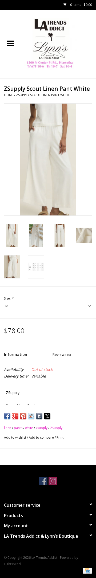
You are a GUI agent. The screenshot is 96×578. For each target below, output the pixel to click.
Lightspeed (12, 564)
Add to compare (42, 437)
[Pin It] (23, 416)
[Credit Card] (86, 570)
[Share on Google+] (15, 416)
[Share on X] (47, 416)
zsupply (41, 428)
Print (60, 437)
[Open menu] (10, 43)
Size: (8, 298)
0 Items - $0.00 (80, 4)
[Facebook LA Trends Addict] (43, 481)
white (29, 428)
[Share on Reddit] (31, 416)
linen (7, 428)
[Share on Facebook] (7, 416)
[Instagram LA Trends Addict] (53, 481)
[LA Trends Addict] (58, 43)
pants (18, 428)
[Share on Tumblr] (39, 416)
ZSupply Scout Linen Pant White (43, 95)
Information (15, 354)
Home (8, 95)
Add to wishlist (15, 437)
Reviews (61, 354)
